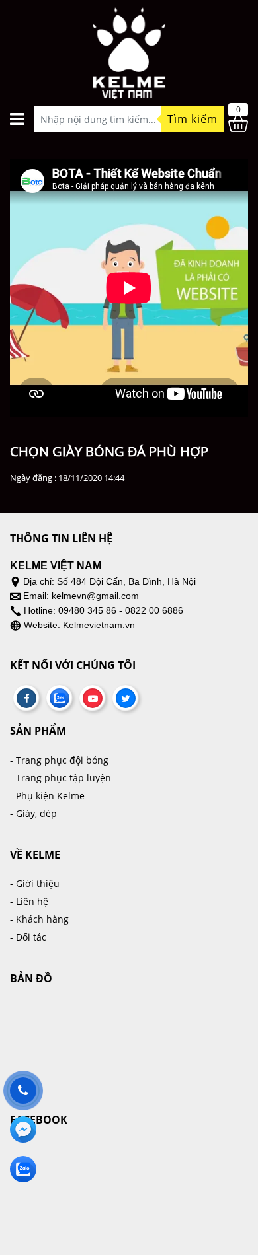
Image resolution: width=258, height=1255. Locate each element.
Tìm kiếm (192, 119)
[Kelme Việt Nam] (129, 48)
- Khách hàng (39, 919)
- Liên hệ (29, 901)
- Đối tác (28, 937)
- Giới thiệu (35, 883)
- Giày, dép (33, 813)
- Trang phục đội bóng (59, 760)
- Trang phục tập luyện (60, 777)
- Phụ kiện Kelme (47, 795)
